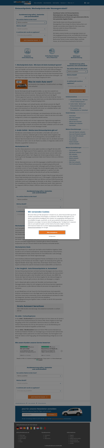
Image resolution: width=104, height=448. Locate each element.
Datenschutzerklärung (55, 226)
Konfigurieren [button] (52, 236)
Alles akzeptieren (52, 232)
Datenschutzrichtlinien (34, 227)
